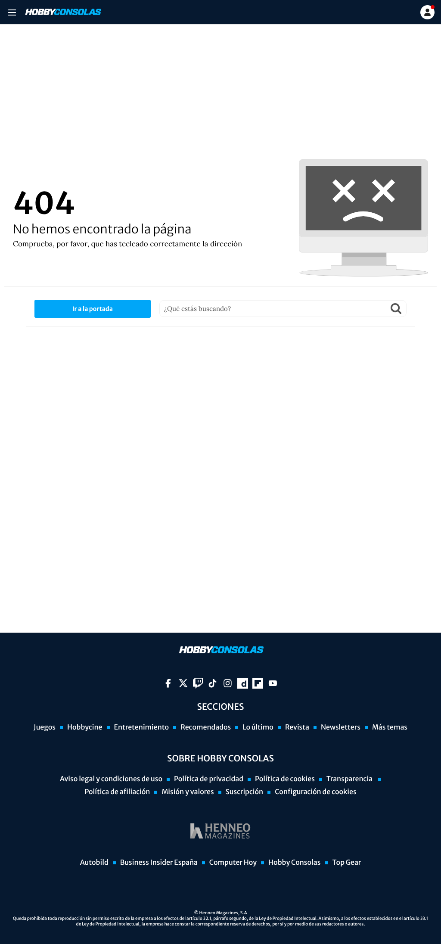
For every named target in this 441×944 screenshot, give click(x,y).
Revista (297, 727)
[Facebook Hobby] (168, 683)
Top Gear (346, 862)
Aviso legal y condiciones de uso (111, 779)
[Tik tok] (212, 683)
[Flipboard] (257, 683)
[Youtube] (272, 683)
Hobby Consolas (294, 862)
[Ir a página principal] (62, 12)
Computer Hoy (233, 862)
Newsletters (340, 727)
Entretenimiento (141, 727)
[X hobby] (183, 683)
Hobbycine (84, 727)
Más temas (389, 727)
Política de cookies (285, 779)
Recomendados (205, 727)
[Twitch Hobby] (198, 683)
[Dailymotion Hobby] (242, 683)
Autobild (94, 862)
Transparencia (350, 779)
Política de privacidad (208, 779)
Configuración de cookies (315, 792)
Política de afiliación (117, 792)
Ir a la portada (92, 309)
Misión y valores (187, 792)
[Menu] (12, 12)
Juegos (45, 727)
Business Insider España (159, 862)
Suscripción (244, 792)
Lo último (257, 727)
